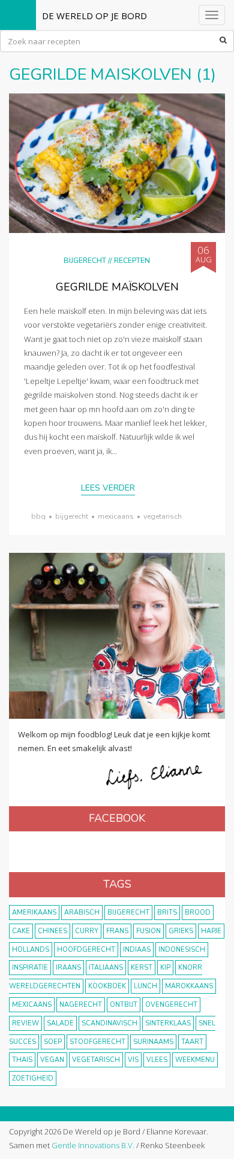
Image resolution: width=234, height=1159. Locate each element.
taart (192, 1041)
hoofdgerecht (86, 949)
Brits (167, 912)
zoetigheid (32, 1078)
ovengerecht (171, 1004)
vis (133, 1059)
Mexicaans (116, 516)
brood (198, 912)
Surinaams (153, 1041)
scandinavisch (109, 1023)
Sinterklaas (168, 1023)
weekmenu (195, 1059)
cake (21, 931)
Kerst (141, 967)
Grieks (181, 931)
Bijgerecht (85, 260)
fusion (148, 931)
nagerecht (80, 1004)
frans (117, 931)
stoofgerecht (97, 1041)
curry (86, 931)
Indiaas (137, 949)
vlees (156, 1059)
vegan (52, 1059)
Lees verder (108, 488)
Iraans (68, 967)
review (25, 1023)
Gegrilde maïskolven (117, 287)
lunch (145, 986)
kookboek (107, 986)
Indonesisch (181, 949)
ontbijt (123, 1004)
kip (165, 967)
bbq (38, 516)
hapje (211, 931)
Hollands (30, 949)
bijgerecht (71, 516)
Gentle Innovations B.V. (93, 1145)
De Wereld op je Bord (94, 16)
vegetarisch (162, 516)
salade (60, 1023)
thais (22, 1059)
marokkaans (189, 986)
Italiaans (106, 967)
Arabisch (82, 912)
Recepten (132, 260)
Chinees (52, 931)
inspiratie (30, 967)
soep (53, 1041)
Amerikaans (34, 912)
